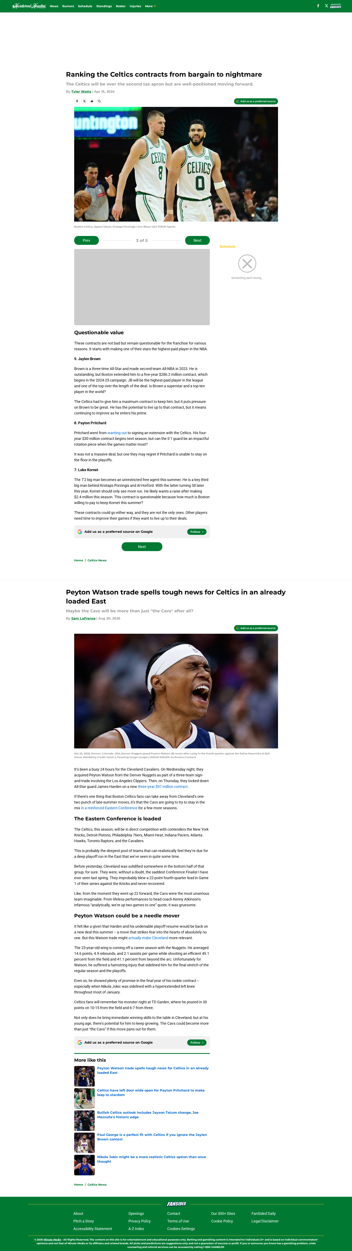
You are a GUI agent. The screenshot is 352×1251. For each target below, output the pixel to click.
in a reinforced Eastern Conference (109, 808)
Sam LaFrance (83, 618)
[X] (326, 5)
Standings (104, 6)
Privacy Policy (139, 1221)
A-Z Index (136, 1229)
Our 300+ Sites (223, 1213)
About (78, 1213)
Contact (173, 1213)
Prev (86, 240)
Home (78, 560)
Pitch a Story (83, 1221)
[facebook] (318, 5)
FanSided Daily (264, 1213)
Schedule (85, 6)
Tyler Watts (81, 92)
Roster (121, 6)
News (54, 6)
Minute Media (52, 1239)
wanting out (117, 433)
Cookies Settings (181, 1229)
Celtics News (97, 560)
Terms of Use (178, 1221)
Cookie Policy (222, 1221)
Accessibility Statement (92, 1229)
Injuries (135, 6)
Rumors (68, 6)
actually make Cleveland (148, 938)
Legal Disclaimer (265, 1221)
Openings (136, 1213)
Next (197, 240)
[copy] (99, 101)
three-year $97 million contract (163, 786)
